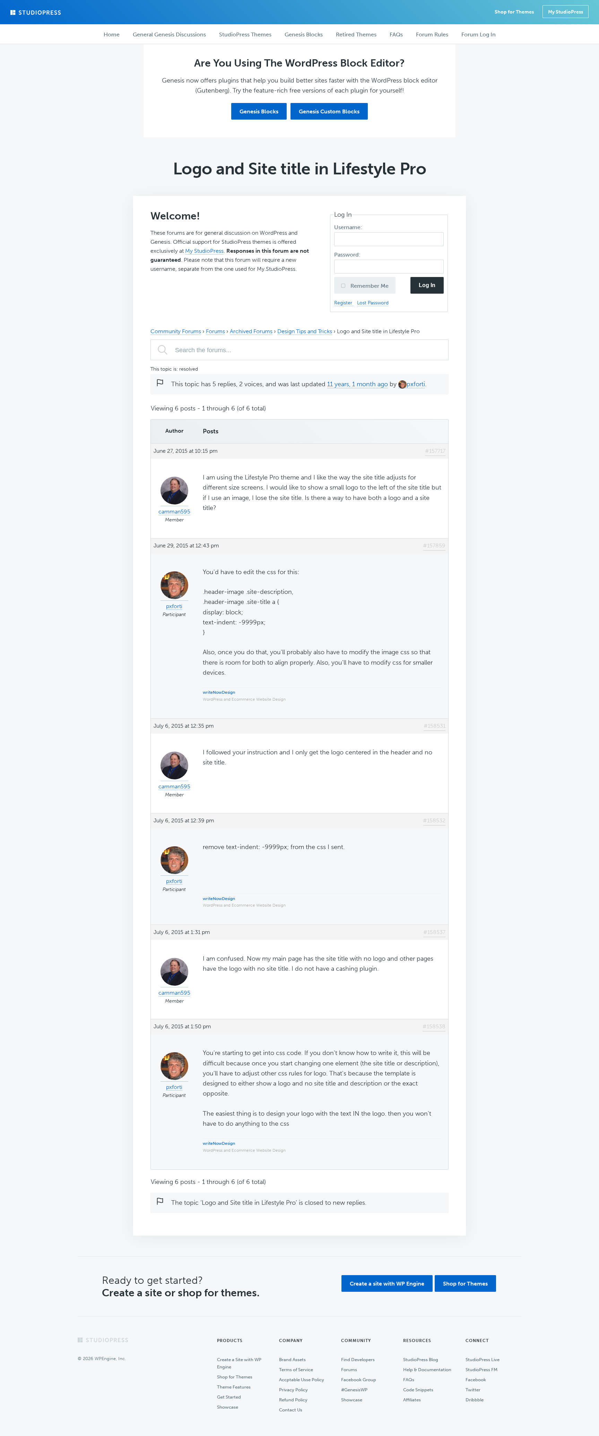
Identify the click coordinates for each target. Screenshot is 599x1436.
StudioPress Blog (420, 1359)
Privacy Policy (293, 1389)
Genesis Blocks (259, 111)
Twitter (473, 1389)
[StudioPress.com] (36, 12)
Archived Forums (251, 331)
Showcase (227, 1407)
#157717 (435, 451)
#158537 (434, 932)
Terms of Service (296, 1369)
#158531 (434, 726)
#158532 (434, 820)
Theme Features (234, 1387)
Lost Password (373, 303)
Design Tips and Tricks (304, 331)
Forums (215, 331)
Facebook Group (358, 1379)
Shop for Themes (465, 1283)
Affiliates (412, 1399)
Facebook (476, 1379)
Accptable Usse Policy (301, 1379)
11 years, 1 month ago (357, 384)
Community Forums (175, 331)
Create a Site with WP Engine (239, 1363)
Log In (427, 285)
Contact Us (290, 1409)
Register (344, 303)
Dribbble (475, 1399)
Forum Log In (478, 34)
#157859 (434, 545)
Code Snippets (418, 1389)
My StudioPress (565, 12)
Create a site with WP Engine (387, 1283)
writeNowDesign (219, 692)
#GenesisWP (354, 1389)
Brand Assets (292, 1359)
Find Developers (358, 1359)
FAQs (408, 1379)
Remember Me (369, 286)
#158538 (434, 1026)
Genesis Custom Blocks (329, 111)
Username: (349, 227)
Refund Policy (293, 1399)
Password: (348, 254)
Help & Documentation (427, 1369)
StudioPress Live (483, 1359)
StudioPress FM (481, 1369)
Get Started (229, 1397)
